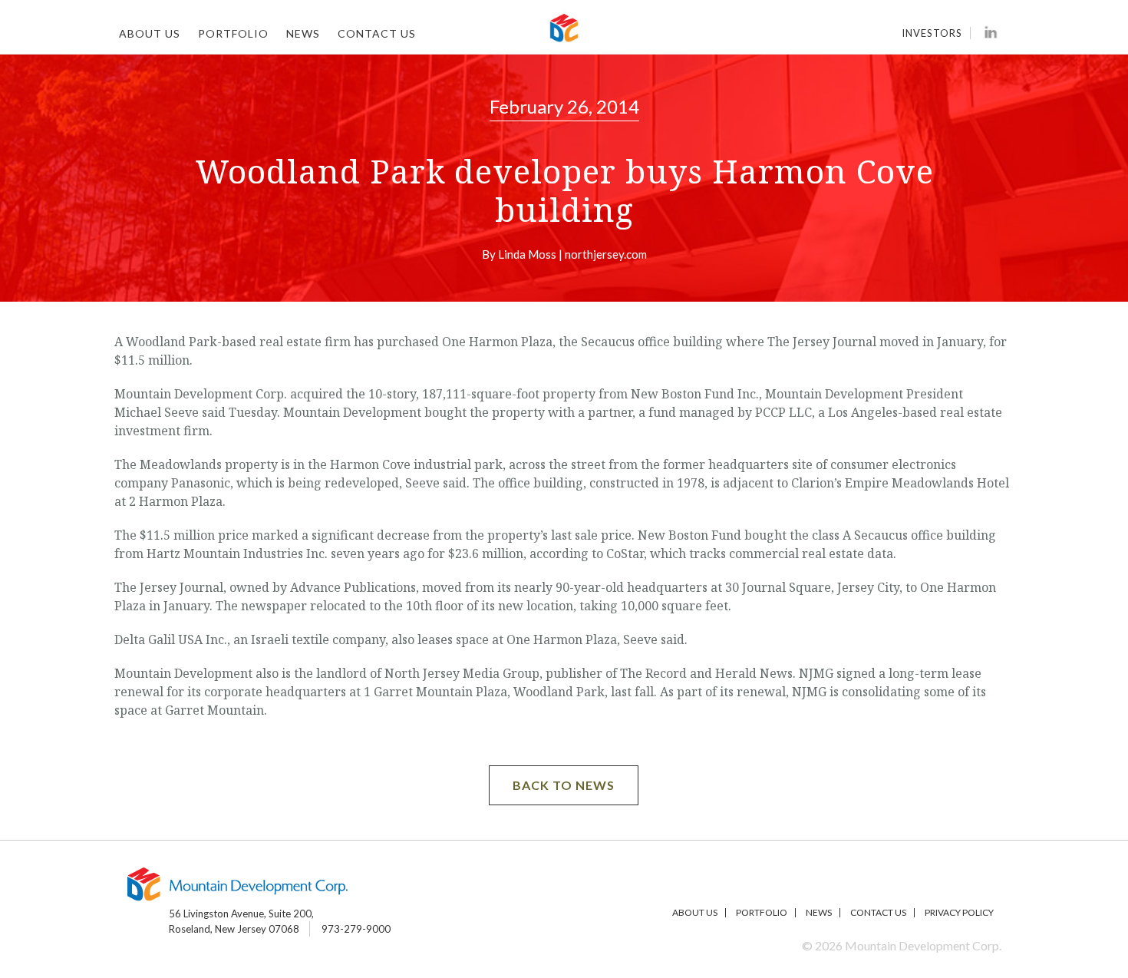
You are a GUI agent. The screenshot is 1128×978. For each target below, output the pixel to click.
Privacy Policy (959, 912)
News (303, 33)
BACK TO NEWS (564, 785)
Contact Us (377, 33)
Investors (932, 33)
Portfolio (233, 33)
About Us (149, 33)
